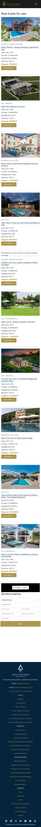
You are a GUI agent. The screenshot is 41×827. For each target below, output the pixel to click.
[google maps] (35, 821)
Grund (20, 800)
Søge (20, 624)
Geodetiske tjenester (20, 753)
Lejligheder (20, 796)
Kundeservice (20, 730)
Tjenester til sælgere (20, 738)
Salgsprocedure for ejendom (20, 765)
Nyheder (20, 699)
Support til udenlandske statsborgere (20, 742)
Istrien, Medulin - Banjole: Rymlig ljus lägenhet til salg (19, 48)
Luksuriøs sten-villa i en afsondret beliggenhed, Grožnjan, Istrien (19, 380)
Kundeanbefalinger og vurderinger (20, 719)
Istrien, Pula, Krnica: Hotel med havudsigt (16, 438)
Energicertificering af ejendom (20, 746)
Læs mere (8, 68)
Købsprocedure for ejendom (20, 769)
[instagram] (16, 821)
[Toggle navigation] (36, 4)
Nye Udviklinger (20, 812)
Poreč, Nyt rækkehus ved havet (13, 106)
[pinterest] (20, 821)
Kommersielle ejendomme (20, 804)
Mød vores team (20, 707)
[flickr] (30, 821)
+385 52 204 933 (23, 684)
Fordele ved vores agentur (20, 715)
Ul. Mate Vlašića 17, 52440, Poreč (20, 691)
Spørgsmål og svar (20, 761)
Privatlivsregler (20, 780)
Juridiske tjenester (20, 734)
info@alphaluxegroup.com (23, 687)
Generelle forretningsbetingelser (20, 777)
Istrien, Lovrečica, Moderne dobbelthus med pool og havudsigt (19, 555)
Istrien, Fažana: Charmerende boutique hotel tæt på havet (19, 164)
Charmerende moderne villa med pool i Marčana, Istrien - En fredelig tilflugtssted (19, 496)
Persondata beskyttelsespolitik (20, 773)
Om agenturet (20, 703)
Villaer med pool (20, 808)
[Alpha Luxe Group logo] (11, 4)
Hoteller (20, 815)
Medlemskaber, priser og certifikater (20, 722)
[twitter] (25, 821)
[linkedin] (11, 821)
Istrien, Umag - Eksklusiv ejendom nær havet (18, 322)
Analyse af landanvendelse (20, 749)
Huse (20, 792)
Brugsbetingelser (20, 784)
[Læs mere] (20, 30)
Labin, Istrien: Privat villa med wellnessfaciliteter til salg (20, 224)
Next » (25, 587)
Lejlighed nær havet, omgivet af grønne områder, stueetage (19, 263)
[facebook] (6, 821)
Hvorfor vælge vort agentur (20, 711)
